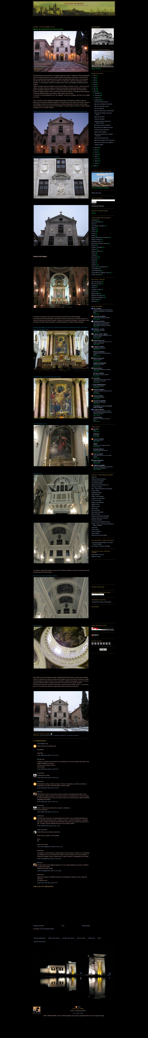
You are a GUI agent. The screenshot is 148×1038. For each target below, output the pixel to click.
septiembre (98, 100)
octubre (97, 97)
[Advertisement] (74, 20)
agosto (96, 147)
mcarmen (39, 773)
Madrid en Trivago (96, 556)
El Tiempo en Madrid (97, 486)
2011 (94, 89)
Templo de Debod (98, 144)
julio (96, 149)
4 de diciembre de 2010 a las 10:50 (49, 858)
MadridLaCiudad (97, 368)
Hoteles (93, 235)
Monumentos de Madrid (97, 512)
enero (96, 163)
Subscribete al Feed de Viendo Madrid (101, 602)
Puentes (94, 261)
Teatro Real (94, 527)
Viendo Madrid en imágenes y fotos (100, 272)
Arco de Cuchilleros (99, 108)
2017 (94, 75)
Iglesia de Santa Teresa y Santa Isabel (104, 110)
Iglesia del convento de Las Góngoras (103, 142)
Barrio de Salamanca (97, 281)
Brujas (94, 430)
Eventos (94, 231)
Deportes (94, 227)
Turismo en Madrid (96, 531)
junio (96, 152)
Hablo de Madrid (96, 494)
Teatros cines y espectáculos (99, 266)
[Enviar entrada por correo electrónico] (51, 733)
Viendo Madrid (74, 4)
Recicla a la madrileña (98, 386)
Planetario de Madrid (97, 520)
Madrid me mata (96, 506)
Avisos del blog (40, 941)
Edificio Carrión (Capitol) (100, 132)
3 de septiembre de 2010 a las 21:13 (49, 846)
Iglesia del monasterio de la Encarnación (48, 29)
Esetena (39, 781)
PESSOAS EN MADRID (99, 401)
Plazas (93, 253)
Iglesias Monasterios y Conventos (50, 735)
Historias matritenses (99, 351)
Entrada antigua (86, 925)
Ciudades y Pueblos (96, 289)
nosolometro (96, 378)
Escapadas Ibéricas (98, 449)
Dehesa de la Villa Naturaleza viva (100, 484)
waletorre (39, 816)
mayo (96, 154)
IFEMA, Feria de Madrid (97, 496)
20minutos (94, 477)
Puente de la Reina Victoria (101, 101)
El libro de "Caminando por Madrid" (101, 317)
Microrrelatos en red (98, 440)
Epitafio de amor (97, 461)
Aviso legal (81, 938)
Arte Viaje (95, 429)
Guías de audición (98, 454)
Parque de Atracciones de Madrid (100, 518)
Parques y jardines (96, 251)
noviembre (97, 95)
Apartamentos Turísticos (98, 554)
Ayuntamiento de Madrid (98, 481)
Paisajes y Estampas (97, 247)
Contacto (91, 938)
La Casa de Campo (96, 500)
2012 (94, 86)
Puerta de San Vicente (98, 364)
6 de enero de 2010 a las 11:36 (47, 755)
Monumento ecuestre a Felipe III (102, 125)
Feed (99, 938)
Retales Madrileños (98, 460)
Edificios (94, 229)
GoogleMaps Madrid (96, 492)
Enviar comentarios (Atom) (47, 928)
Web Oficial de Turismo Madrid (99, 535)
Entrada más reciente (38, 925)
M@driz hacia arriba (98, 358)
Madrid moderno (96, 299)
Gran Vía (94, 291)
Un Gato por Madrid (98, 409)
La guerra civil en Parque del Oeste (101, 445)
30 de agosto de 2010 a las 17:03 (48, 825)
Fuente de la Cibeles (99, 119)
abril (96, 156)
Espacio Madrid (95, 490)
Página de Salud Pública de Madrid (100, 516)
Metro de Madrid (96, 510)
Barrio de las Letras (96, 283)
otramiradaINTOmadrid (99, 384)
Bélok (38, 791)
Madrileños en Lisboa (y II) (99, 402)
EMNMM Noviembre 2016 (99, 348)
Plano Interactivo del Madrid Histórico (101, 522)
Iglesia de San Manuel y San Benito (103, 104)
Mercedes (39, 759)
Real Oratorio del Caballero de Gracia (103, 127)
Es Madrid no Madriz (98, 346)
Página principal (40, 938)
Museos (76, 735)
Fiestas (93, 233)
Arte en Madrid (97, 308)
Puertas (93, 262)
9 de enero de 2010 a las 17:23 (47, 812)
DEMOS (95, 444)
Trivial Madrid (95, 268)
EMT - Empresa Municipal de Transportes (102, 488)
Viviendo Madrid (97, 417)
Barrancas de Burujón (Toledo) (100, 450)
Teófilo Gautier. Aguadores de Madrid (102, 369)
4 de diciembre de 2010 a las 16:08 (49, 870)
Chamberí (94, 285)
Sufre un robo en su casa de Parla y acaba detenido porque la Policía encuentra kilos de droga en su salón (102, 324)
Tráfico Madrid (95, 529)
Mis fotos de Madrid (98, 373)
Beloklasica (96, 434)
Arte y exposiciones (96, 222)
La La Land (96, 435)
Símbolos (94, 264)
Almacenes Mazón (97, 359)
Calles (93, 223)
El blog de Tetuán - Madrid (100, 334)
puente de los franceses (98, 330)
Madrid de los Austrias (67, 735)
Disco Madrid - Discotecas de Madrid (101, 546)
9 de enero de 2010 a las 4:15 (47, 801)
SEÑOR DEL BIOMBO (99, 465)
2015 (94, 80)
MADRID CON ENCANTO (99, 363)
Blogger (102, 1015)
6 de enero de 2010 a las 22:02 (47, 777)
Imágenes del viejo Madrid (98, 498)
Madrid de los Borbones (97, 297)
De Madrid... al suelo (98, 329)
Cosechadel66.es (41, 743)
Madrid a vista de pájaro (97, 502)
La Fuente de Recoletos (98, 397)
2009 (94, 165)
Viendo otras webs (96, 274)
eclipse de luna (41, 829)
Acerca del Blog (68, 938)
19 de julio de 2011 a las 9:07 (47, 882)
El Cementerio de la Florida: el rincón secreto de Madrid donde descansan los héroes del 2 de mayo (102, 412)
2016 (94, 77)
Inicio (63, 925)
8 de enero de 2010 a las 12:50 (47, 788)
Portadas (94, 255)
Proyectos (94, 259)
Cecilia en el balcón (98, 439)
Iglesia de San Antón (99, 116)
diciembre (97, 93)
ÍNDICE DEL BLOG (96, 193)
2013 (94, 84)
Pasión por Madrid (98, 396)
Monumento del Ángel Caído (101, 138)
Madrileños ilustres (96, 241)
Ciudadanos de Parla (98, 321)
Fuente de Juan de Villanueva (101, 129)
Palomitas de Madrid (98, 389)
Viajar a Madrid (95, 533)
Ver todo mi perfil (78, 1013)
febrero (96, 161)
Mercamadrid (95, 508)
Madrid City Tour (96, 504)
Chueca (93, 287)
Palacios (94, 249)
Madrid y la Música (96, 239)
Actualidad (94, 220)
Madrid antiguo (95, 293)
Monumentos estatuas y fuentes (100, 243)
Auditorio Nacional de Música (99, 479)
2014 (94, 82)
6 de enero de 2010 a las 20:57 (47, 769)
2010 (94, 91)
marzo (96, 158)
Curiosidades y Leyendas (98, 225)
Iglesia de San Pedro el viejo (101, 106)
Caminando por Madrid (99, 316)
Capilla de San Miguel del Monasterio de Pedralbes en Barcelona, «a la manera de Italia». (103, 311)
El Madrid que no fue (98, 340)
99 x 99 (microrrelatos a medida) (100, 374)
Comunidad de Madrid (97, 483)
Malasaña (94, 301)
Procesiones (95, 257)
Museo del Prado (96, 514)
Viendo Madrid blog (96, 270)
